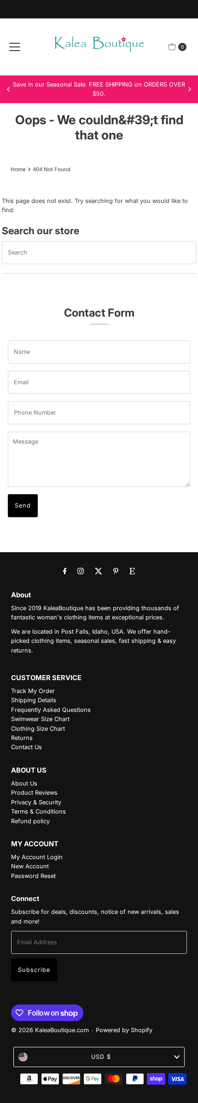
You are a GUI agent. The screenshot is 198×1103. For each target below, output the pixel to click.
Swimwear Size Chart (40, 719)
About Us (24, 783)
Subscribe (34, 969)
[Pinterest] (115, 570)
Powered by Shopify (124, 1030)
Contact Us (26, 747)
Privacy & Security (36, 802)
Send (23, 505)
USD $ (101, 1056)
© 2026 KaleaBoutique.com (50, 1030)
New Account (30, 866)
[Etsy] (132, 570)
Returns (22, 737)
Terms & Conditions (38, 811)
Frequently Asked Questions (51, 709)
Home (18, 169)
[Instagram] (80, 570)
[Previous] (8, 89)
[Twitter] (98, 570)
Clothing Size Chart (38, 728)
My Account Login (37, 857)
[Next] (189, 89)
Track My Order (33, 690)
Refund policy (30, 821)
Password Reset (33, 875)
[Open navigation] (14, 46)
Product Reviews (34, 792)
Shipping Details (33, 700)
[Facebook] (65, 570)
